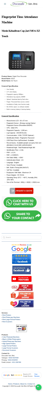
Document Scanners (9, 350)
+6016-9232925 (12, 360)
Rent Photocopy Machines (11, 317)
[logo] (24, 4)
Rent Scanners (7, 322)
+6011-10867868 (16, 362)
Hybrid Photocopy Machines (11, 341)
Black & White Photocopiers (11, 339)
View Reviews (37, 375)
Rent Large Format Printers (11, 319)
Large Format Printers (9, 346)
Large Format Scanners (10, 348)
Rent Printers (6, 315)
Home (10, 384)
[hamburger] (5, 4)
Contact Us (31, 384)
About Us (23, 384)
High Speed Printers (9, 343)
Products (16, 384)
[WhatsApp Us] (39, 387)
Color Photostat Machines (10, 337)
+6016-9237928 (13, 358)
